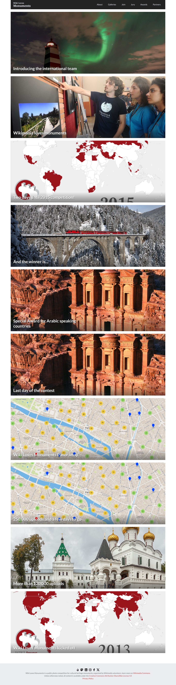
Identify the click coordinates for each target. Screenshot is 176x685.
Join (123, 4)
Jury (133, 4)
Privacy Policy (87, 678)
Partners (157, 4)
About (100, 4)
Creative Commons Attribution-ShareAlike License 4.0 (110, 676)
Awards (143, 4)
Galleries (112, 4)
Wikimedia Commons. (141, 673)
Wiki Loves (22, 4)
